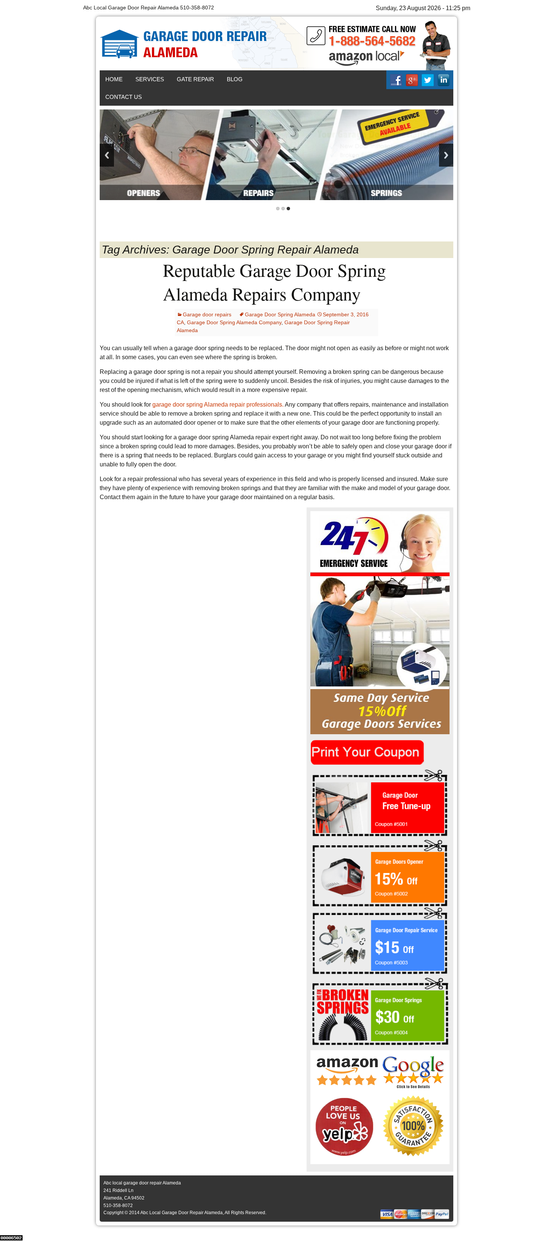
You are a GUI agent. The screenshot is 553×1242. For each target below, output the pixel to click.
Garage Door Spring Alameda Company (234, 322)
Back (107, 155)
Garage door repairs (207, 314)
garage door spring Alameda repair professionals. (218, 404)
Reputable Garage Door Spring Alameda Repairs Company (274, 281)
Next (446, 155)
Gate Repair (195, 79)
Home (114, 79)
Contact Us (123, 97)
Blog (235, 79)
